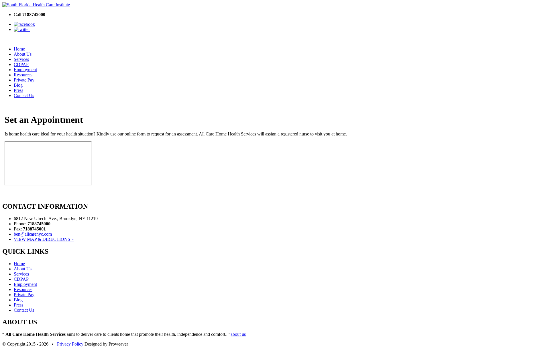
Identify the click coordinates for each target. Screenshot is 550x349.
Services (21, 59)
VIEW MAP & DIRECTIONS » (44, 239)
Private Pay (24, 79)
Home (19, 48)
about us (238, 334)
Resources (23, 74)
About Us (23, 54)
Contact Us (24, 95)
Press (18, 90)
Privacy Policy (70, 344)
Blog (18, 85)
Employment (25, 69)
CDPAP (21, 64)
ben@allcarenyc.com (33, 234)
